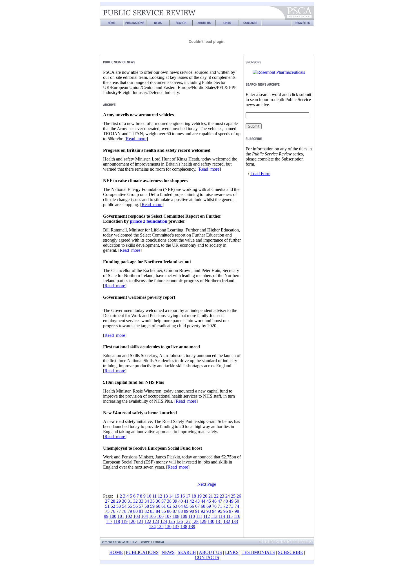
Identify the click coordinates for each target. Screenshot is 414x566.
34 (146, 501)
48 (225, 501)
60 (158, 506)
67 (197, 506)
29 (118, 501)
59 (152, 506)
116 (237, 516)
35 (152, 501)
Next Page (206, 484)
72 (225, 506)
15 (177, 496)
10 (149, 496)
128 (195, 521)
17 (188, 496)
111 (199, 516)
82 (146, 511)
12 (160, 496)
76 (113, 511)
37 (163, 501)
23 (222, 496)
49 (231, 501)
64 (180, 506)
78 (124, 511)
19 (199, 496)
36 (158, 501)
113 (214, 516)
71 (220, 506)
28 (113, 501)
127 (187, 521)
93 (208, 511)
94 (214, 511)
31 (130, 501)
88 (180, 511)
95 (220, 511)
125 (171, 521)
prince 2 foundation (148, 221)
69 (208, 506)
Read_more (136, 138)
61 (163, 506)
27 (107, 501)
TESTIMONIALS (258, 552)
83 (152, 511)
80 (135, 511)
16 (182, 496)
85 (163, 511)
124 (163, 521)
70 (214, 506)
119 (124, 521)
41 (186, 501)
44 (203, 501)
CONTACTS (207, 557)
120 (132, 521)
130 (211, 521)
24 (227, 496)
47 (220, 501)
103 (136, 516)
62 (169, 506)
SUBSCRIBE (290, 552)
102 (128, 516)
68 (203, 506)
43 (197, 501)
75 (107, 511)
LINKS (232, 552)
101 (120, 516)
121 (140, 521)
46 (214, 501)
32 (135, 501)
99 (106, 516)
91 (197, 511)
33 (141, 501)
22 (216, 496)
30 (124, 501)
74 (237, 506)
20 (205, 496)
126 (179, 521)
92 (203, 511)
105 (152, 516)
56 (135, 506)
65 (186, 506)
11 (154, 496)
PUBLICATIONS (142, 552)
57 (141, 506)
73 (231, 506)
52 (113, 506)
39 (175, 501)
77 (118, 511)
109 (184, 516)
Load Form (260, 173)
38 (169, 501)
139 (191, 526)
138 (184, 526)
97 (231, 511)
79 (130, 511)
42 (192, 501)
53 (118, 506)
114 (222, 516)
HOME (116, 552)
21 (210, 496)
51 (107, 506)
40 (180, 501)
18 (194, 496)
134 (152, 526)
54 (124, 506)
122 (147, 521)
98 (237, 511)
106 (160, 516)
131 (218, 521)
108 (176, 516)
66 (192, 506)
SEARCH (187, 552)
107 (168, 516)
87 (175, 511)
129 (203, 521)
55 (130, 506)
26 (239, 496)
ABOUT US (210, 552)
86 (169, 511)
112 (206, 516)
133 (234, 521)
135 (160, 526)
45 (208, 501)
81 (141, 511)
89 (186, 511)
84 (158, 511)
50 (237, 501)
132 (226, 521)
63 (175, 506)
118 (116, 521)
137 (176, 526)
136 (168, 526)
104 (144, 516)
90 (192, 511)
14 (171, 496)
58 (146, 506)
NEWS (168, 552)
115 (229, 516)
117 (109, 521)
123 (155, 521)
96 (225, 511)
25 (233, 496)
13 (165, 496)
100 (113, 516)
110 (191, 516)
